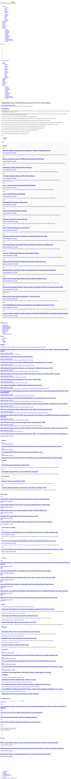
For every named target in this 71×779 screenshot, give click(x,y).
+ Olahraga (7, 30)
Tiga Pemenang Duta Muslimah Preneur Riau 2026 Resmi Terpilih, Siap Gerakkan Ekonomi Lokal (30, 532)
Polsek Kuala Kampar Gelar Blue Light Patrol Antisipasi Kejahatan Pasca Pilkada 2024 (28, 244)
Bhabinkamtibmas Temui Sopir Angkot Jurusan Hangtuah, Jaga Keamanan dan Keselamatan (29, 270)
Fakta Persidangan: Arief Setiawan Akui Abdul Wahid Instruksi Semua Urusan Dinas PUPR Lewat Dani (30, 373)
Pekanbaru (7, 20)
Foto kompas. (5, 108)
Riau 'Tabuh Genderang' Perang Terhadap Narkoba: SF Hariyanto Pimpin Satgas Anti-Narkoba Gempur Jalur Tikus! (34, 428)
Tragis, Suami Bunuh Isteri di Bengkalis (14, 194)
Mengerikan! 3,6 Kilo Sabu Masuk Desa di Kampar (17, 167)
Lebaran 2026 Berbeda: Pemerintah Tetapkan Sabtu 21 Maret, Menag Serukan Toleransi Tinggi (27, 577)
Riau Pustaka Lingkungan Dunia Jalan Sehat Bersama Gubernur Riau (20, 722)
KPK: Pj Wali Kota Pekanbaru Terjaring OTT (16, 227)
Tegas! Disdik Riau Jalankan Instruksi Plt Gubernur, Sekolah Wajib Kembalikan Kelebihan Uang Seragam (32, 689)
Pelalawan (6, 9)
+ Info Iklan (7, 38)
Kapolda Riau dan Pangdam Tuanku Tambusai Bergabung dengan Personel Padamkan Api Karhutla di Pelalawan (22, 47)
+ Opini (6, 29)
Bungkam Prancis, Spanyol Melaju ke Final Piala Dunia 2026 (19, 638)
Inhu (5, 13)
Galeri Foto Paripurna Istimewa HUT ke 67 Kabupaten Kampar (18, 717)
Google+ (4, 342)
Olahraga (4, 27)
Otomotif (4, 22)
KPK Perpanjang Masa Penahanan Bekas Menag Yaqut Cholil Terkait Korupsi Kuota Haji (26, 409)
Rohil (6, 17)
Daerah (4, 63)
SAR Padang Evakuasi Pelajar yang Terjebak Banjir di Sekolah (20, 471)
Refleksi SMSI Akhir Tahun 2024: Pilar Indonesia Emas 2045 (19, 622)
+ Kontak (6, 41)
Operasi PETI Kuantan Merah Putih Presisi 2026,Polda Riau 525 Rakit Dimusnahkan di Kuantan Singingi (21, 49)
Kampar (6, 14)
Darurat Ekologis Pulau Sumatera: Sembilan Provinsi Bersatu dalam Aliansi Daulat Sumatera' (27, 584)
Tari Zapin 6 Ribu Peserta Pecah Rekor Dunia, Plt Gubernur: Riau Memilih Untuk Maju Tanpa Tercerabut (32, 549)
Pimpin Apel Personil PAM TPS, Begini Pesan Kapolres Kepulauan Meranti (24, 261)
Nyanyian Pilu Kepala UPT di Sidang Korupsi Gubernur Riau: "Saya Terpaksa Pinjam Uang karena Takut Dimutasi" (34, 433)
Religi (4, 24)
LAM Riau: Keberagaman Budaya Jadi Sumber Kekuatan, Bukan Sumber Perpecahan (26, 672)
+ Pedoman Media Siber (9, 40)
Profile (4, 23)
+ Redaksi (6, 37)
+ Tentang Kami (8, 36)
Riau (6, 8)
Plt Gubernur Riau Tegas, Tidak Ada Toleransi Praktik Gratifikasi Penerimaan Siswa (26, 684)
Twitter (4, 340)
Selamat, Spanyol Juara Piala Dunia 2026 (13, 481)
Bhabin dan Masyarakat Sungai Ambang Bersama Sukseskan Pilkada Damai (24, 278)
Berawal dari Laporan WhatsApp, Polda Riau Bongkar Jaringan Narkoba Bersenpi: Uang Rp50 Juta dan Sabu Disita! (34, 403)
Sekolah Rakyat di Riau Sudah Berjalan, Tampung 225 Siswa (19, 679)
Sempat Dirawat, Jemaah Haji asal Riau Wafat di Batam (16, 356)
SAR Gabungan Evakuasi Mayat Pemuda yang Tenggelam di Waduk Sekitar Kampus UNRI (26, 368)
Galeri (1, 710)
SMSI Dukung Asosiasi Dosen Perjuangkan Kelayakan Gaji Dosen (20, 693)
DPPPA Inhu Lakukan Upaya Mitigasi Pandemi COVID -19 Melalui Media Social (23, 510)
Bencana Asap (5, 330)
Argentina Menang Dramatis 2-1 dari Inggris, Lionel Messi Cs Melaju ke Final (24, 487)
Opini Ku (4, 331)
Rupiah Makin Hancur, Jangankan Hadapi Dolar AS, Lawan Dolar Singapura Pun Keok (25, 754)
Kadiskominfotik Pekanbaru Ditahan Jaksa (15, 202)
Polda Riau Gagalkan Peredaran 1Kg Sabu (15, 219)
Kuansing (6, 15)
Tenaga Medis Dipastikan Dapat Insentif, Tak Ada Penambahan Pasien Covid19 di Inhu (25, 504)
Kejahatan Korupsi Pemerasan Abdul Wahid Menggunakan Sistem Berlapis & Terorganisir (26, 362)
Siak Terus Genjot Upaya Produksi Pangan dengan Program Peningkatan (21, 712)
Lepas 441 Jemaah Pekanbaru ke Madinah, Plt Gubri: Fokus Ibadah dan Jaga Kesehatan (25, 570)
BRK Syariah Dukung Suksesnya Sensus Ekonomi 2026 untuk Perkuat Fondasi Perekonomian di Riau (29, 742)
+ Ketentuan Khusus (8, 39)
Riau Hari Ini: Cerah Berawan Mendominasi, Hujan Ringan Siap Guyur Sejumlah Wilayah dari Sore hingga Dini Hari (34, 591)
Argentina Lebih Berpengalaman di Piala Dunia (15, 644)
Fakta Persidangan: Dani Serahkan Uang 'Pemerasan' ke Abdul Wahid (20, 379)
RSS (3, 339)
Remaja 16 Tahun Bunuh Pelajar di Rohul (15, 210)
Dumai (6, 19)
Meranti (6, 11)
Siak (5, 18)
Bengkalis (6, 12)
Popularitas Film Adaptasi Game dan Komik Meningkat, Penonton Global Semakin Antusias (28, 609)
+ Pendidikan (7, 32)
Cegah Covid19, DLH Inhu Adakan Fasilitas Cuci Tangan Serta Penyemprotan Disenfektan (26, 521)
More (4, 85)
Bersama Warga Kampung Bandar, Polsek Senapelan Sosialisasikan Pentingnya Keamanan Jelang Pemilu (33, 287)
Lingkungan (5, 25)
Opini (4, 26)
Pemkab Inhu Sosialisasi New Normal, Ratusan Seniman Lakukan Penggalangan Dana (24, 499)
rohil (4, 139)
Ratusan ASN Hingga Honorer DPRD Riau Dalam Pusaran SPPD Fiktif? (23, 159)
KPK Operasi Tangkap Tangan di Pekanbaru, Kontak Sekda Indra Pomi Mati (25, 236)
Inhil (5, 10)
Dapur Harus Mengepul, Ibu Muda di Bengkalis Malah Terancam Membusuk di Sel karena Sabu (28, 398)
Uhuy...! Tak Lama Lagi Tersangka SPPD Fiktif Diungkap (19, 185)
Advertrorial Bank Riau (7, 333)
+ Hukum (6, 33)
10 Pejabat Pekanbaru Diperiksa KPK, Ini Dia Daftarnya (19, 176)
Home (4, 62)
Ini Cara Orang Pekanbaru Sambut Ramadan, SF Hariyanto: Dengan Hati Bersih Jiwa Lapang (29, 540)
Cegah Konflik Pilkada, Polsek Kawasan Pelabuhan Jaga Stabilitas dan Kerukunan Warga (28, 305)
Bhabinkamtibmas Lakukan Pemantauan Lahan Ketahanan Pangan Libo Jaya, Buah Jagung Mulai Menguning (32, 748)
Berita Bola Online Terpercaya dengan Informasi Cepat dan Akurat (21, 631)
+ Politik (6, 34)
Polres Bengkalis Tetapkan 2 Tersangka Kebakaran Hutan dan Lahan (15, 48)
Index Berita (5, 338)
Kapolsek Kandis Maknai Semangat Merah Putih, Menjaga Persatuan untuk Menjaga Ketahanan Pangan (32, 446)
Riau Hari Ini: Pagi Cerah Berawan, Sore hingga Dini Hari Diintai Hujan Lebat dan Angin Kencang (28, 597)
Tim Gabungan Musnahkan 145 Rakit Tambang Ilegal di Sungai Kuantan (21, 385)
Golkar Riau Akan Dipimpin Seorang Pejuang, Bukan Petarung (20, 615)
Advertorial (5, 21)
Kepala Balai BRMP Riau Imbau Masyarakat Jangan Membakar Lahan (22, 452)
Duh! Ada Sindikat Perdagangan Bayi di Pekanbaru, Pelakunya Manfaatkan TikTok (27, 150)
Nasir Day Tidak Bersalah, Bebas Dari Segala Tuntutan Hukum (21, 253)
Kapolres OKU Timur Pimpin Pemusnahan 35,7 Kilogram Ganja (21, 296)
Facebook (4, 341)
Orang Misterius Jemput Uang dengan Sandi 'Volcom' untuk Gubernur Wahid (22, 422)
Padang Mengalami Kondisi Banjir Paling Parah (15, 465)
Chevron (6, 7)
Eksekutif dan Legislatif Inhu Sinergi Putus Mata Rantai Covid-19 (19, 516)
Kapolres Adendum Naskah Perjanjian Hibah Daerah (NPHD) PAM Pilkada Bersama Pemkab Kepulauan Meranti (35, 313)
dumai (5, 138)
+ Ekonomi (7, 35)
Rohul (6, 16)
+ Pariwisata (7, 31)
